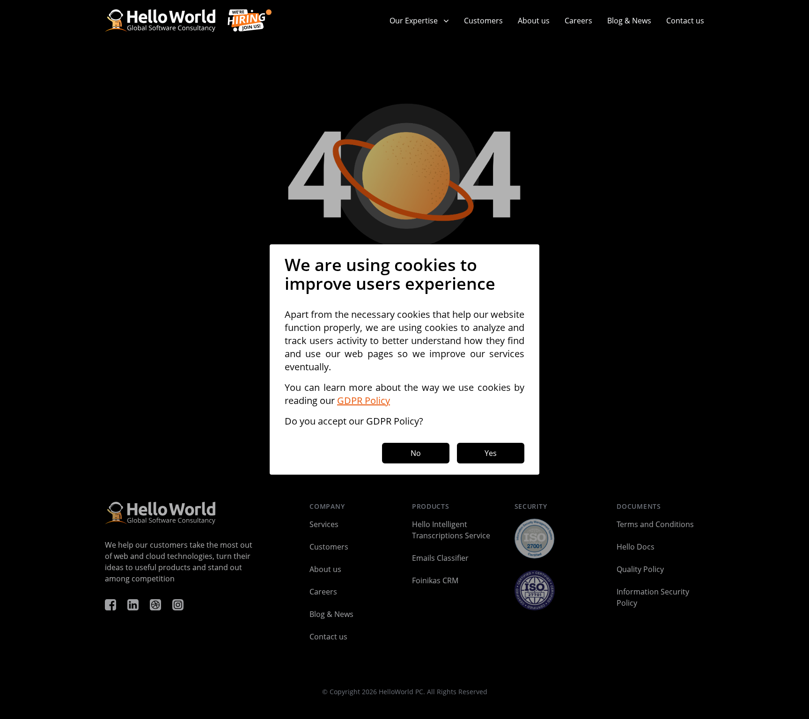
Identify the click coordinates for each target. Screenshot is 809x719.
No (416, 453)
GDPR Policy (363, 400)
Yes (491, 453)
